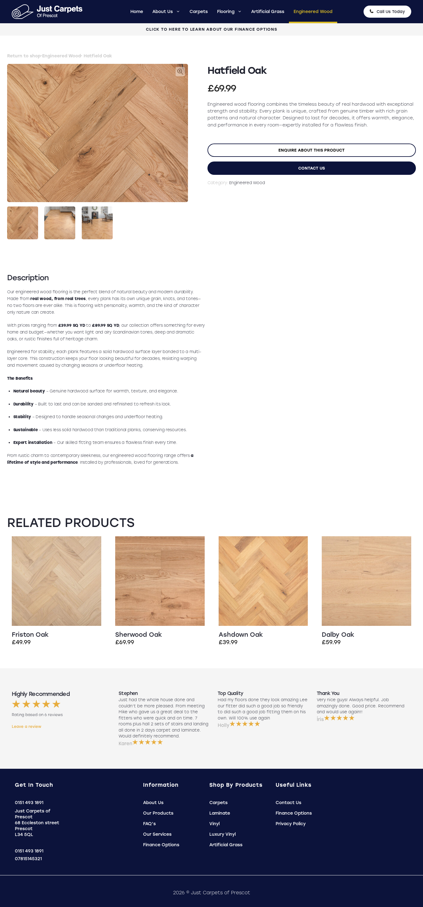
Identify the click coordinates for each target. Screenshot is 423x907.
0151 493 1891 (29, 802)
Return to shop (24, 56)
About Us (162, 11)
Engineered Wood (313, 11)
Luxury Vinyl (222, 834)
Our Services (157, 834)
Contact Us (311, 168)
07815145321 (28, 858)
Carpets (199, 11)
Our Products (158, 813)
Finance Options (161, 844)
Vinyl (214, 823)
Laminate (219, 813)
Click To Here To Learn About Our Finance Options (211, 29)
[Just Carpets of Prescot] (50, 11)
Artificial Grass (267, 11)
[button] (180, 71)
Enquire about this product (311, 150)
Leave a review (26, 726)
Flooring (225, 11)
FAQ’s (149, 823)
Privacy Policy (291, 823)
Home (136, 11)
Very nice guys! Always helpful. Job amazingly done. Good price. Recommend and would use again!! (360, 705)
